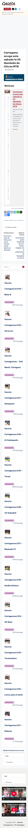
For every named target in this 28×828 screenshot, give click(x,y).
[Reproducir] (4, 799)
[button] (7, 9)
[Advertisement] (14, 31)
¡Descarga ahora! (9, 302)
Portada (4, 12)
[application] (14, 793)
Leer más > (15, 129)
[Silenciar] (20, 799)
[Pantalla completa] (23, 799)
